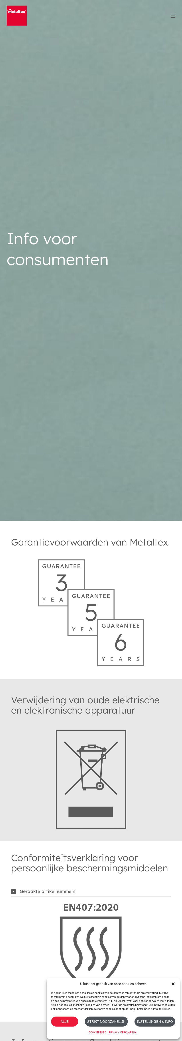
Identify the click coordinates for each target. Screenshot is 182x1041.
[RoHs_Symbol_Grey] (91, 722)
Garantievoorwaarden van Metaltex (89, 542)
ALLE (65, 1021)
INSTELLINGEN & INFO (155, 1021)
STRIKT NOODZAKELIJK (106, 1021)
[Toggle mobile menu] (172, 15)
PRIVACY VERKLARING (122, 1032)
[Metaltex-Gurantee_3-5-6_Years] (91, 554)
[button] (173, 984)
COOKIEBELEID (97, 1032)
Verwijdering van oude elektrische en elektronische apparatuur (85, 705)
